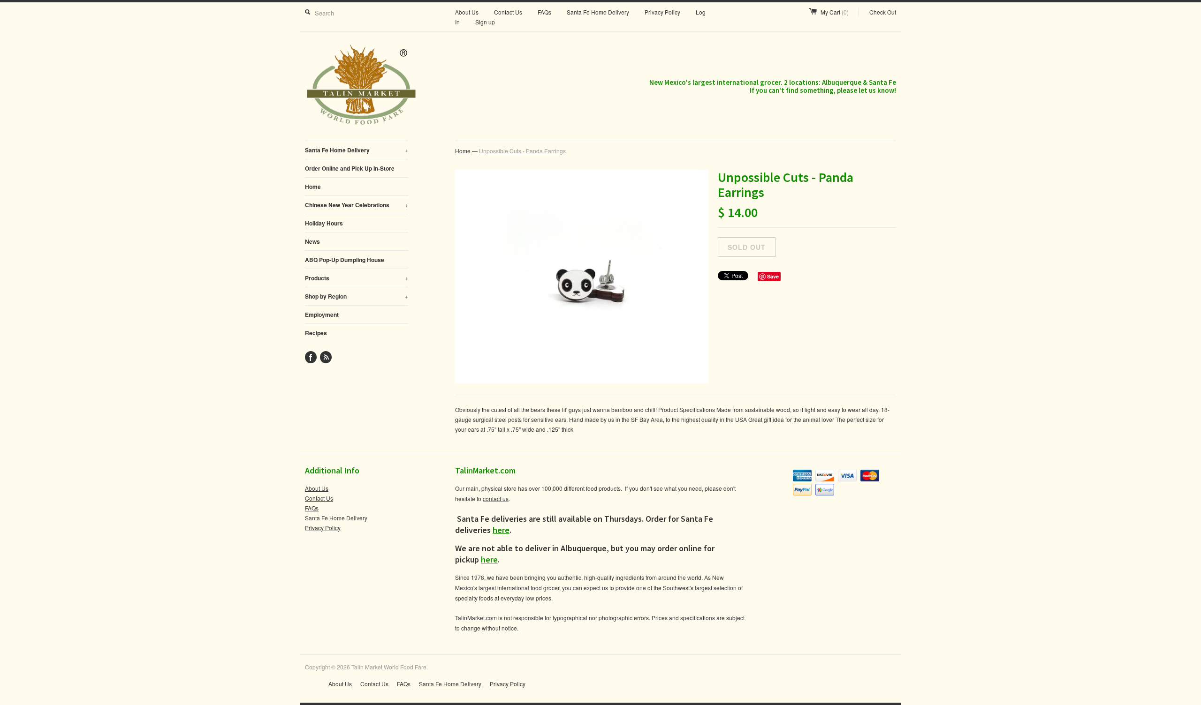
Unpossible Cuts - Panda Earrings (522, 151)
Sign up (485, 22)
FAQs (544, 12)
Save (773, 276)
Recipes (316, 333)
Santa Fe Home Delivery (598, 12)
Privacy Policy (662, 12)
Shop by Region (356, 296)
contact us (496, 498)
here (501, 530)
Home (313, 186)
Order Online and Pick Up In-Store (350, 168)
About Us (467, 12)
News (312, 241)
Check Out (882, 12)
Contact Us (508, 12)
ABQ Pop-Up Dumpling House (344, 259)
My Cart (835, 12)
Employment (322, 314)
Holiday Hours (324, 223)
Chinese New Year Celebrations (356, 205)
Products (356, 278)
